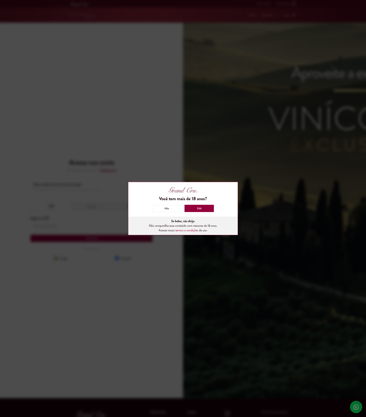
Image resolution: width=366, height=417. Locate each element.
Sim (199, 208)
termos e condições (186, 230)
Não (167, 208)
